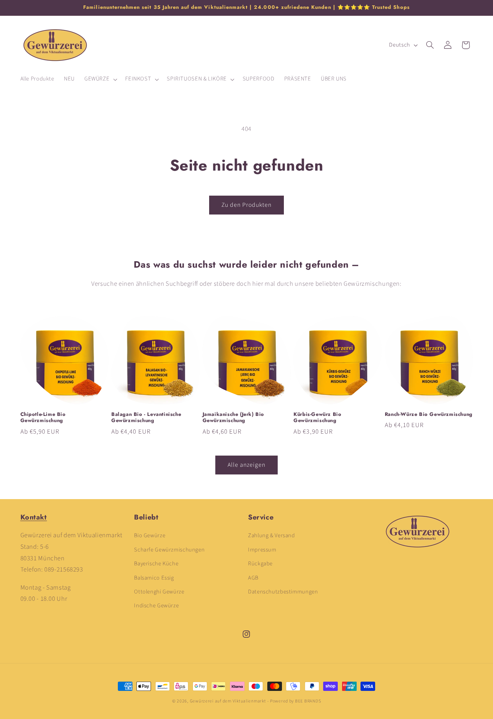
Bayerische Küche (156, 564)
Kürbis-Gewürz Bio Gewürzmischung (317, 417)
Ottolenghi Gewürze (159, 592)
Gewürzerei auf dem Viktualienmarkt (228, 701)
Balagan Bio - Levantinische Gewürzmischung (146, 417)
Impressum (262, 550)
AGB (253, 578)
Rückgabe (260, 564)
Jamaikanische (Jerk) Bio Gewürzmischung (233, 417)
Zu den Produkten (246, 205)
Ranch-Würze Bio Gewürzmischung (429, 414)
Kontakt (33, 517)
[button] (99, 79)
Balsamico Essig (154, 578)
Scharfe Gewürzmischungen (169, 550)
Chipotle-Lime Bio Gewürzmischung (43, 417)
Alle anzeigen (247, 465)
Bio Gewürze (149, 536)
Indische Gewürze (156, 606)
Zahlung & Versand (271, 536)
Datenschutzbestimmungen (283, 592)
